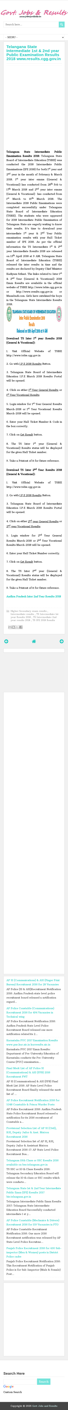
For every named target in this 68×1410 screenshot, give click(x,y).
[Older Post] (62, 641)
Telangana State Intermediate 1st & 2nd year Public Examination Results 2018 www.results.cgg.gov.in (33, 52)
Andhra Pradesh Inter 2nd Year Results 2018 (33, 596)
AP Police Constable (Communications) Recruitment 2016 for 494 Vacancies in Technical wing (30, 1012)
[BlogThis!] (13, 627)
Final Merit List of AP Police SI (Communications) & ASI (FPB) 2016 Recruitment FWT (28, 1072)
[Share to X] (17, 627)
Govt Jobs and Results (44, 1405)
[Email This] (10, 627)
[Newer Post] (6, 641)
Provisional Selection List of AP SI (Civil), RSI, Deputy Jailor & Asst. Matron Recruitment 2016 (31, 1132)
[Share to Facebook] (21, 627)
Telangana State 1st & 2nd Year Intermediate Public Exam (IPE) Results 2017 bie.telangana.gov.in (33, 1192)
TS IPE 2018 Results (43, 620)
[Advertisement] (34, 107)
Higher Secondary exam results (29, 611)
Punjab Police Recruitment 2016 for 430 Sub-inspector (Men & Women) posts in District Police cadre (34, 1252)
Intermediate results (23, 614)
